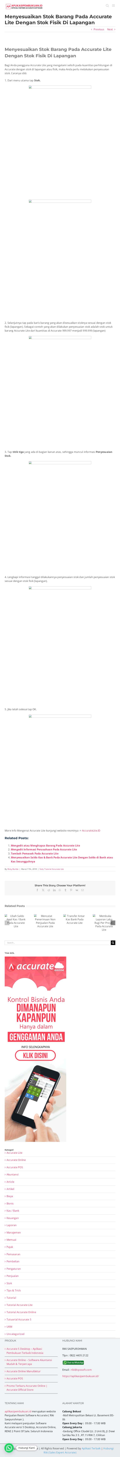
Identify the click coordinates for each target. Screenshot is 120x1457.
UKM (9, 1326)
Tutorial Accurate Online (21, 1312)
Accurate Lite (14, 1152)
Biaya (10, 1196)
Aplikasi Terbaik (91, 1448)
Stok (41, 869)
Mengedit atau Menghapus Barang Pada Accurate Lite (45, 845)
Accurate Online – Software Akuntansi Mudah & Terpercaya (29, 1362)
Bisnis (10, 1203)
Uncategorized (15, 1334)
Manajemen (14, 1232)
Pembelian (13, 1261)
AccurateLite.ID (91, 830)
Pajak (10, 1247)
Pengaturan (14, 1268)
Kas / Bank (13, 1210)
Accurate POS (15, 1167)
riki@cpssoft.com (81, 1369)
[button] (7, 922)
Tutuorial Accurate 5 (19, 1319)
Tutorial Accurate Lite (54, 869)
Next (110, 29)
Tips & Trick (14, 1290)
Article (10, 1182)
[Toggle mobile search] (107, 5)
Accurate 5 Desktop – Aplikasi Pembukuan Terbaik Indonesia (25, 1350)
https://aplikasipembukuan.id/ (80, 1376)
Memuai (11, 1239)
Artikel (10, 1189)
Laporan (12, 1225)
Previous (99, 29)
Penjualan (13, 1276)
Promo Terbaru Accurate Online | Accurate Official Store (27, 1387)
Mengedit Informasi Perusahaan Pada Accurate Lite (44, 849)
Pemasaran (13, 1254)
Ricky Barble (13, 869)
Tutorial (11, 1297)
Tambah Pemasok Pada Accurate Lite (34, 853)
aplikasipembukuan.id (18, 1411)
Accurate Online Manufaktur (24, 1371)
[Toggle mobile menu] (113, 5)
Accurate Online (16, 1160)
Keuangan (13, 1218)
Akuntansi (13, 1174)
